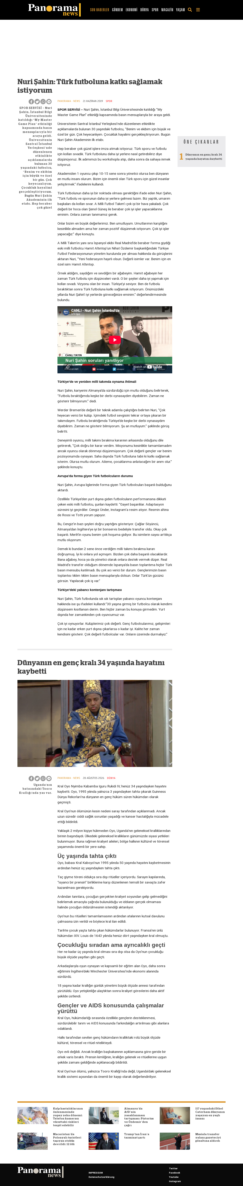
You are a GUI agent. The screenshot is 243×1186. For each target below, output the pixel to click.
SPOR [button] (155, 9)
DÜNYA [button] (144, 9)
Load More (94, 1089)
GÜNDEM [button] (117, 9)
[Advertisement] (94, 51)
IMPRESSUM (96, 1172)
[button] (190, 9)
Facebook (174, 1172)
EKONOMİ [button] (132, 9)
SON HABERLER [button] (99, 9)
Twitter (173, 1168)
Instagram (175, 1181)
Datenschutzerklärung (101, 1177)
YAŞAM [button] (180, 9)
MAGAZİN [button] (167, 9)
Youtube (173, 1177)
